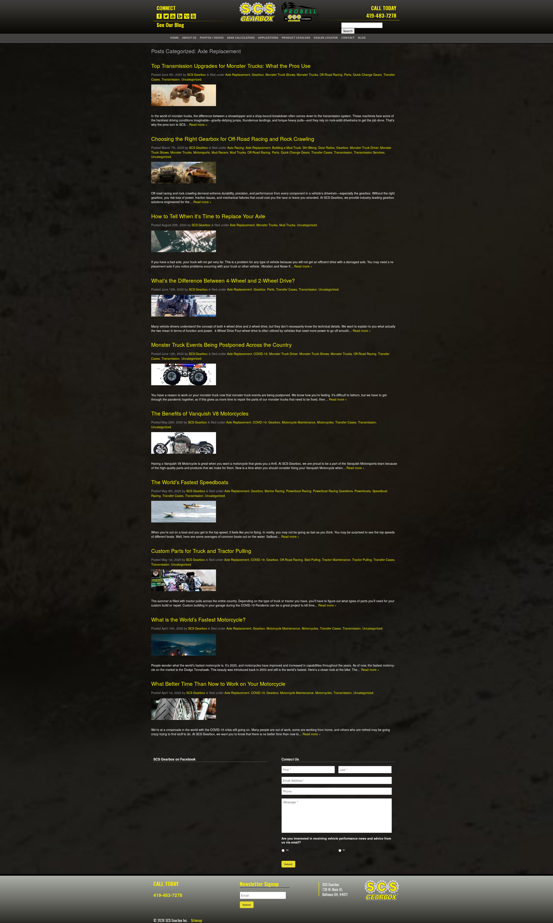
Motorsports (201, 152)
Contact (347, 38)
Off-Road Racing (331, 74)
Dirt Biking (309, 147)
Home (174, 38)
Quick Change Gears (367, 74)
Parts (347, 74)
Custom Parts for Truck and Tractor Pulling (201, 550)
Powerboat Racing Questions (333, 491)
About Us (189, 38)
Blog (361, 38)
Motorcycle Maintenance (298, 422)
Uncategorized (191, 79)
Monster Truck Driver (364, 147)
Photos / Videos (212, 38)
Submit (288, 864)
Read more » (198, 124)
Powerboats (362, 491)
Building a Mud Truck (286, 147)
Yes (287, 850)
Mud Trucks (238, 152)
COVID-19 (260, 354)
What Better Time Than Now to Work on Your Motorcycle (218, 683)
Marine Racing (274, 491)
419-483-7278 (381, 15)
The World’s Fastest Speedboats (189, 482)
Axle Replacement (237, 74)
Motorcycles (325, 422)
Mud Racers (219, 152)
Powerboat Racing (298, 491)
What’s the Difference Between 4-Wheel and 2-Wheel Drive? (223, 280)
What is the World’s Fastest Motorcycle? (198, 619)
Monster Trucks (307, 74)
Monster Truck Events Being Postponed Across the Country (221, 344)
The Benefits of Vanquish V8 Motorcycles (199, 413)
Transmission (171, 79)
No (344, 850)
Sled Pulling (312, 559)
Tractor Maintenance (336, 559)
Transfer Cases (321, 152)
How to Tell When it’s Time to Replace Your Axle (208, 216)
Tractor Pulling (362, 559)
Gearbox (258, 74)
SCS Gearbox (196, 74)
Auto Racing (235, 147)
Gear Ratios (326, 147)
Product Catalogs (296, 38)
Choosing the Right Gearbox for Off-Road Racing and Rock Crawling (232, 138)
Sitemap (196, 920)
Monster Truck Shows (280, 74)
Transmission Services (369, 152)
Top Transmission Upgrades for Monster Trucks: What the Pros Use (231, 65)
